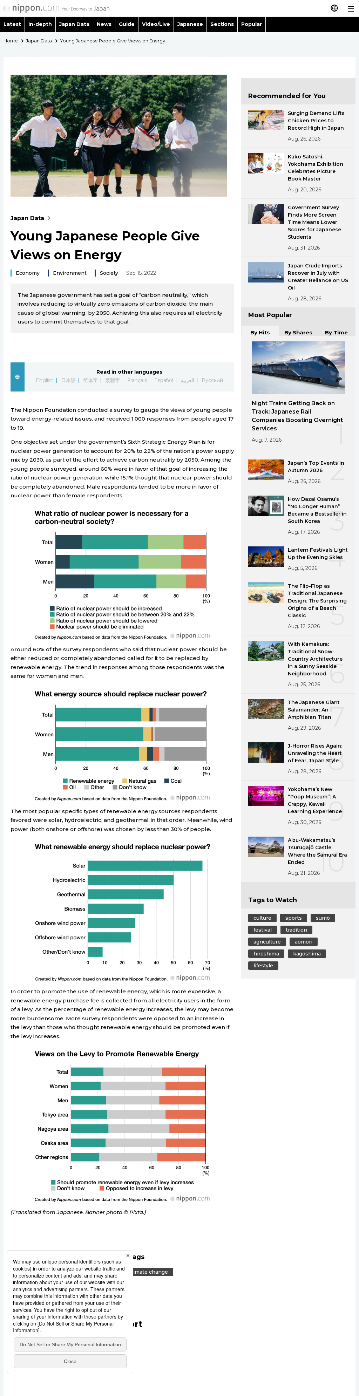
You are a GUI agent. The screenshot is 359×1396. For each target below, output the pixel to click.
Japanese (190, 24)
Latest (12, 24)
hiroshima (266, 954)
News (104, 24)
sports (293, 918)
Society (109, 273)
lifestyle (263, 965)
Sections (222, 24)
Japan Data (74, 24)
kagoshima (307, 954)
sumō (323, 918)
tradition (296, 930)
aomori (303, 942)
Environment (70, 273)
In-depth (40, 24)
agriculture (267, 942)
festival (262, 930)
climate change (148, 1272)
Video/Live (156, 24)
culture (262, 918)
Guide (127, 24)
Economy (28, 273)
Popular (251, 24)
